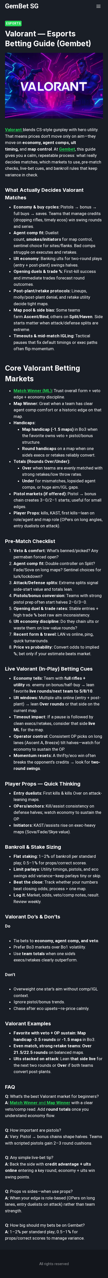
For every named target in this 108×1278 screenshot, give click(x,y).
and (40, 1102)
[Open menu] (98, 6)
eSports (13, 23)
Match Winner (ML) (33, 390)
